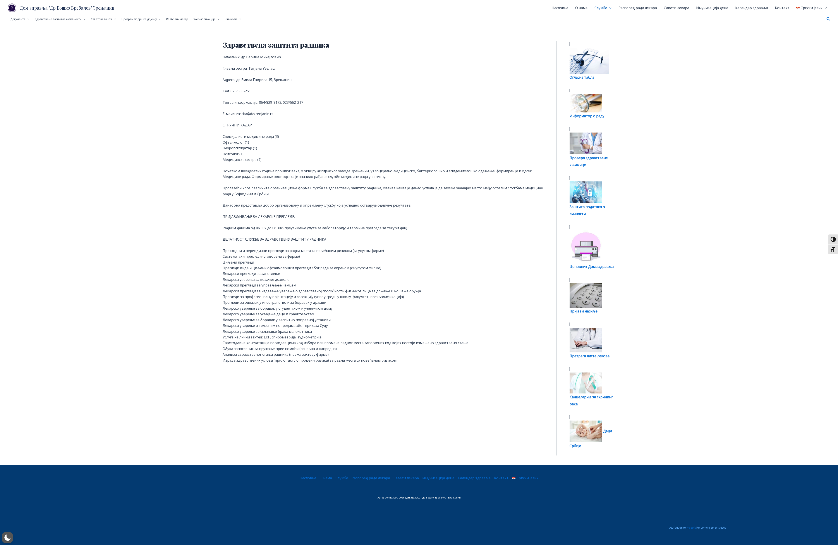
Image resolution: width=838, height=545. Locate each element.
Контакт (782, 7)
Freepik (691, 527)
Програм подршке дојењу (139, 19)
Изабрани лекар (177, 19)
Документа (17, 19)
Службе (600, 7)
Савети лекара (676, 7)
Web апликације (205, 19)
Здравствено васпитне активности (57, 19)
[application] (609, 8)
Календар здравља (751, 7)
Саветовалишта (101, 19)
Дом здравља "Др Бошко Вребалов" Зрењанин (67, 8)
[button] (828, 19)
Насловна (560, 7)
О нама (581, 7)
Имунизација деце (712, 7)
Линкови (231, 19)
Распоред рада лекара (637, 7)
